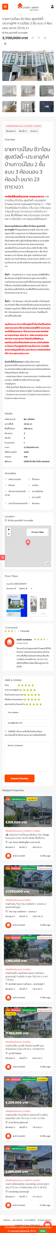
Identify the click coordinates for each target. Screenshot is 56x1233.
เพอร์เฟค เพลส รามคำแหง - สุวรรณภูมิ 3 (26, 984)
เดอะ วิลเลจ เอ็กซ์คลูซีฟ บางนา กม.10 (24, 842)
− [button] (9, 534)
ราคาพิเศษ (31, 799)
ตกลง (42, 1231)
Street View (37, 532)
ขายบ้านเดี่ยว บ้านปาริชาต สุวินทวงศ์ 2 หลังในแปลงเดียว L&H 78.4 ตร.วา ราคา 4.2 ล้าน (26, 1116)
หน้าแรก (6, 1220)
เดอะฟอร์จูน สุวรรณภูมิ (19, 1191)
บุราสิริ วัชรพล (15, 1053)
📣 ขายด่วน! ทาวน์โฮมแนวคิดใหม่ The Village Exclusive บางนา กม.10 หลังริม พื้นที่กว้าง (27, 836)
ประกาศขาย (17, 1220)
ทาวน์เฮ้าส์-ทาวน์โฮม (32, 126)
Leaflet (48, 563)
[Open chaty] (47, 1225)
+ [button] (9, 529)
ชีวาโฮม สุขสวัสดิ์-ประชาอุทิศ (14, 32)
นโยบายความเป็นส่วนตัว (20, 1231)
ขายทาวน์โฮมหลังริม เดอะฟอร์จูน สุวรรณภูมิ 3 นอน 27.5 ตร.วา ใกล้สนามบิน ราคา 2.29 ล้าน (27, 1185)
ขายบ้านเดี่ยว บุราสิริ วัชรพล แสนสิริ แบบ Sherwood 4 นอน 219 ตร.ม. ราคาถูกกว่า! (24, 1047)
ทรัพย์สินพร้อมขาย (14, 126)
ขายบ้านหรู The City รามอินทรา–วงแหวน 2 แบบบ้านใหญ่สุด (25, 905)
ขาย (25, 456)
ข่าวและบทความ (44, 1220)
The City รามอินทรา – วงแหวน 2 (23, 911)
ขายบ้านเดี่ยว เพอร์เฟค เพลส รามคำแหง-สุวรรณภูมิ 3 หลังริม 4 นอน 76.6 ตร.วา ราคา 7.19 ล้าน (26, 976)
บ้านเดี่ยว (27, 900)
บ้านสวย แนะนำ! (44, 868)
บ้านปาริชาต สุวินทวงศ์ (18, 1122)
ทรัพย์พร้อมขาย (18, 799)
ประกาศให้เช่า (30, 1220)
